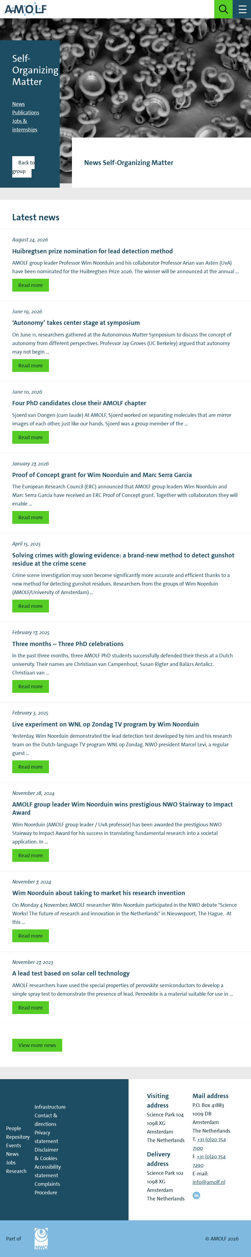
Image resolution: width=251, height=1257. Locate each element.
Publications (25, 112)
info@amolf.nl (209, 1182)
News (18, 104)
